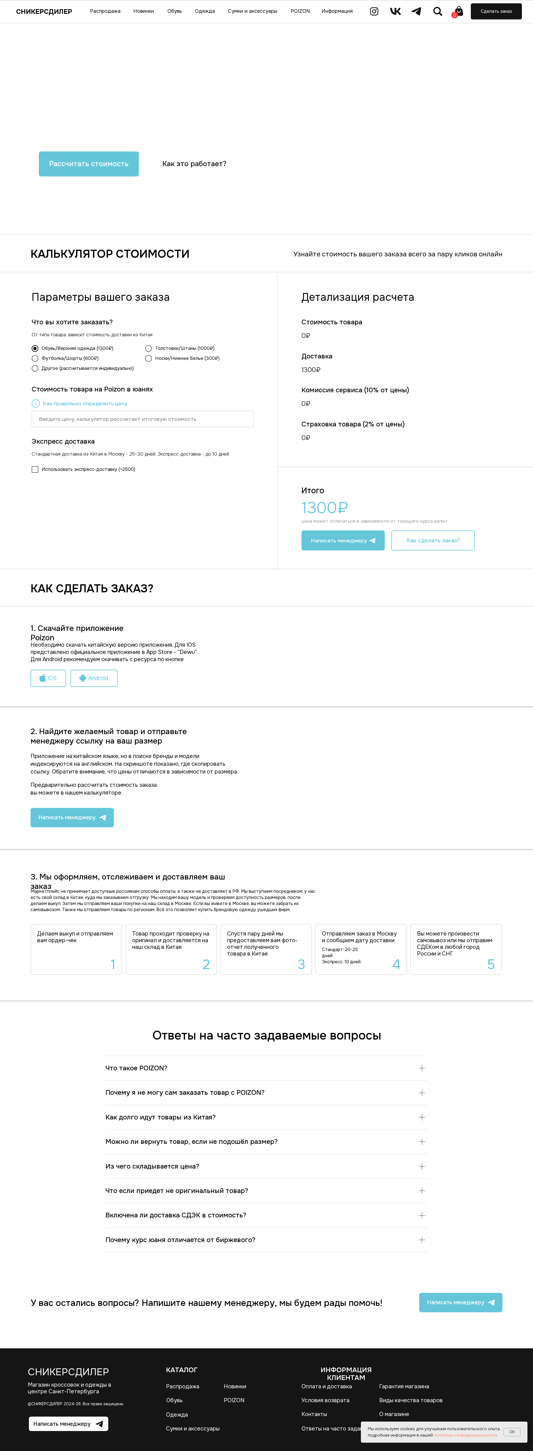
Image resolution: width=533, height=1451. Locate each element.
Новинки (235, 1386)
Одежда (177, 1414)
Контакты (314, 1414)
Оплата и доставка (326, 1386)
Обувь (174, 1400)
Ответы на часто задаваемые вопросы (352, 1428)
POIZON (234, 1400)
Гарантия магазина (404, 1386)
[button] (496, 11)
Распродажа (182, 1386)
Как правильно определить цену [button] (85, 403)
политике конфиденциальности (465, 1435)
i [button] (35, 404)
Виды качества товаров (411, 1400)
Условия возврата (325, 1400)
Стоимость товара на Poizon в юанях (92, 389)
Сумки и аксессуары (193, 1428)
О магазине (394, 1414)
